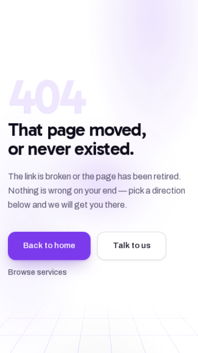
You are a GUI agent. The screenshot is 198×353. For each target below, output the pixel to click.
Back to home (49, 245)
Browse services (37, 272)
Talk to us (131, 245)
